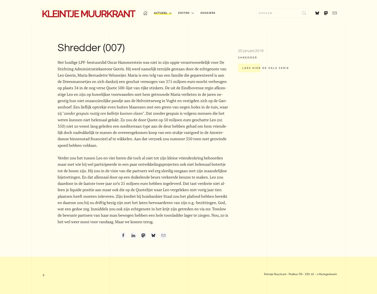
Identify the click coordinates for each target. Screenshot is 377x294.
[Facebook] (123, 235)
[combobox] (282, 13)
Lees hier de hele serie (265, 67)
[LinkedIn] (133, 235)
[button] (43, 275)
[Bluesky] (153, 235)
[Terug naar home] (88, 13)
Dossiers (208, 12)
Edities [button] (184, 12)
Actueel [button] (161, 12)
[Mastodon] (143, 235)
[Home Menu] (145, 13)
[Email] (163, 235)
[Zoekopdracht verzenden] (304, 13)
